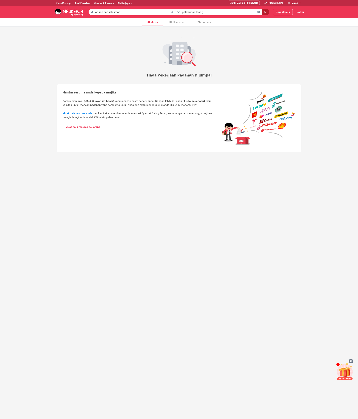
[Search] (265, 12)
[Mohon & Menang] (345, 371)
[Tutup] (351, 361)
